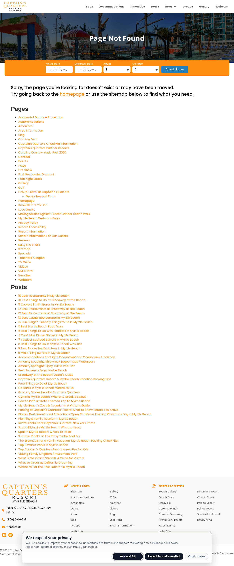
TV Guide (24, 262)
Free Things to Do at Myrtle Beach (42, 383)
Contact (24, 157)
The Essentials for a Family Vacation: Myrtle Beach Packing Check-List (68, 440)
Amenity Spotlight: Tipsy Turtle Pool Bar (46, 366)
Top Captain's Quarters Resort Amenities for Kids (53, 449)
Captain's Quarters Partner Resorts (43, 148)
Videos (23, 267)
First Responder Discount (36, 174)
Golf (21, 187)
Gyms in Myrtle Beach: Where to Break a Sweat (52, 397)
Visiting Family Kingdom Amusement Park (48, 454)
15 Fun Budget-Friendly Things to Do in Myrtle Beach (55, 322)
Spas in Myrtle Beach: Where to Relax (44, 432)
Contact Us (14, 527)
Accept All (128, 556)
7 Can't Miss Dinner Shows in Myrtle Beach (48, 335)
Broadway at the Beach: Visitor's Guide (45, 375)
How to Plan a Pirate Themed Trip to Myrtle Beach (54, 401)
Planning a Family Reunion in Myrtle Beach (48, 419)
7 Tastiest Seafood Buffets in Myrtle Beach (48, 340)
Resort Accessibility (32, 227)
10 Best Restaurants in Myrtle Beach (43, 296)
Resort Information (32, 231)
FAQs (22, 166)
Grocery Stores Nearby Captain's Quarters (49, 392)
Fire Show (25, 170)
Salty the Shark (29, 245)
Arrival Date (53, 64)
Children (137, 64)
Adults (107, 64)
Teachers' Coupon (31, 258)
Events (23, 161)
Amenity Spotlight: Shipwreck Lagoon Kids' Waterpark (56, 361)
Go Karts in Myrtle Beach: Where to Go (46, 388)
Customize (196, 556)
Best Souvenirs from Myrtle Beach (42, 370)
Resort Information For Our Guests (43, 236)
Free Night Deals (30, 179)
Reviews (24, 240)
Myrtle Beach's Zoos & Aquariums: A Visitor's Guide (54, 405)
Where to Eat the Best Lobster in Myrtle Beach (51, 467)
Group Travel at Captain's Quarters (43, 192)
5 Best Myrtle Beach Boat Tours (40, 326)
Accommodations (111, 6)
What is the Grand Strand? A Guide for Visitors (51, 458)
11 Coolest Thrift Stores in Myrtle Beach (46, 304)
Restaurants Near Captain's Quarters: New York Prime (56, 423)
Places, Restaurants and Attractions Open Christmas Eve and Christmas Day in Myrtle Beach (84, 414)
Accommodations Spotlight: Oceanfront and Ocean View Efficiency (66, 357)
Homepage (26, 201)
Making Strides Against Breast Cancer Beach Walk (54, 214)
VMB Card (25, 271)
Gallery (204, 6)
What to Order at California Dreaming (45, 462)
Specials (24, 253)
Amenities (138, 6)
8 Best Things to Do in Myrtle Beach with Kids (50, 344)
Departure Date (84, 64)
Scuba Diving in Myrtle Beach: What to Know (49, 427)
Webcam (222, 6)
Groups (187, 6)
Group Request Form (41, 196)
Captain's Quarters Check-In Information (48, 144)
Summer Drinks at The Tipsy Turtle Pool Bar (49, 436)
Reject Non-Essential (164, 556)
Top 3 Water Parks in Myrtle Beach (43, 445)
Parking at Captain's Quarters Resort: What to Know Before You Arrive (68, 410)
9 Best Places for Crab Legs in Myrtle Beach (49, 348)
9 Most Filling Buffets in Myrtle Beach (44, 353)
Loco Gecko (26, 209)
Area (168, 6)
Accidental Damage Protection (40, 117)
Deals (155, 6)
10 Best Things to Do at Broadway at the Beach (51, 300)
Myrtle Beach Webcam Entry (39, 218)
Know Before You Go (32, 205)
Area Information (30, 130)
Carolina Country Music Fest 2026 (42, 152)
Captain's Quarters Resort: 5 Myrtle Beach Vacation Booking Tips (64, 379)
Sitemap (24, 249)
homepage (72, 94)
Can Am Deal (27, 139)
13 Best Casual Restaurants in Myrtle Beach (49, 318)
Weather (24, 275)
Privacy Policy (28, 223)
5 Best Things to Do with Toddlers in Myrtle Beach (53, 331)
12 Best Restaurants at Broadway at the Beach (51, 309)
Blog (21, 135)
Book (89, 6)
